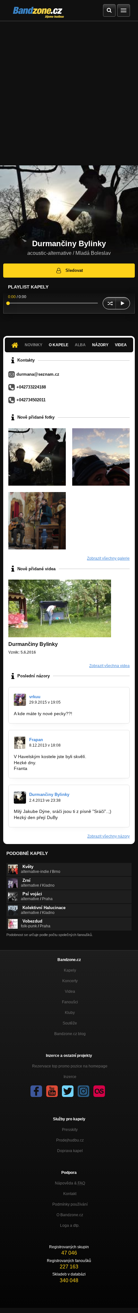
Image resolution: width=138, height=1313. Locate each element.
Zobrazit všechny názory (108, 836)
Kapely (70, 970)
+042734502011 (31, 399)
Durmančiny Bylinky (49, 794)
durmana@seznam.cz (37, 374)
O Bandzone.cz (69, 1215)
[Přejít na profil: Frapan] (20, 743)
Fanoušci (70, 1002)
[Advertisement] (69, 93)
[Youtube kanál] (52, 1091)
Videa (121, 345)
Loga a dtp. (70, 1225)
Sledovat (74, 270)
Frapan (36, 739)
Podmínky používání (70, 1204)
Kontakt (69, 1194)
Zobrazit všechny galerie (108, 558)
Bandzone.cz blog (70, 1034)
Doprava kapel (70, 1151)
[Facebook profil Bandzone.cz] (36, 1091)
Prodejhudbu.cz (70, 1140)
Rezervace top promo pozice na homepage (70, 1066)
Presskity (70, 1129)
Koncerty (70, 981)
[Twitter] (67, 1091)
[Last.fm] (99, 1091)
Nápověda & (70, 1183)
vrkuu (34, 696)
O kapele (58, 345)
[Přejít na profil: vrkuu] (20, 700)
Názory (100, 345)
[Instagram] (83, 1091)
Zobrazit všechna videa (109, 666)
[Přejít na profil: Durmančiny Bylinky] (20, 797)
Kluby (70, 1012)
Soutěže (70, 1023)
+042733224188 (31, 387)
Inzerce (70, 1077)
